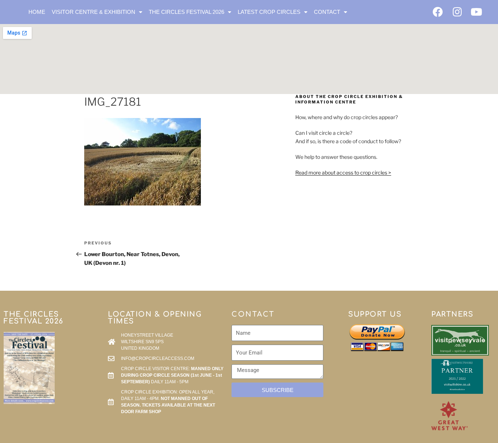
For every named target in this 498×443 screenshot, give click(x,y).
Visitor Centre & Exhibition (93, 12)
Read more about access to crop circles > (343, 172)
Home (36, 12)
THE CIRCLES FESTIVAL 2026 (186, 12)
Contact (327, 12)
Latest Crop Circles (269, 12)
